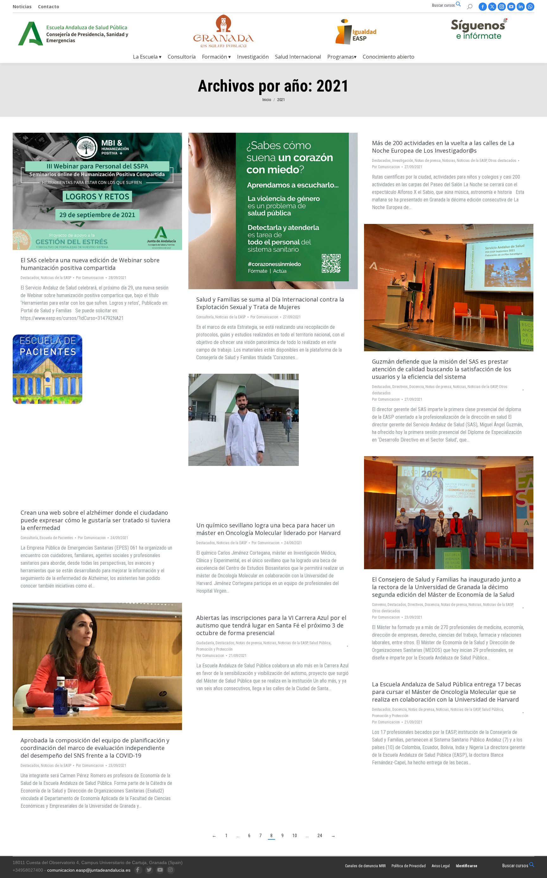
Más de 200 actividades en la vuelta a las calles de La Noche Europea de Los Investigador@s (443, 146)
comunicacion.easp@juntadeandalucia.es (88, 870)
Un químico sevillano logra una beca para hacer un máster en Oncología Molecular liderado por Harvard (268, 529)
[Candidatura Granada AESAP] (223, 45)
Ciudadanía (205, 643)
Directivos (400, 387)
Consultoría (205, 317)
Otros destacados (502, 160)
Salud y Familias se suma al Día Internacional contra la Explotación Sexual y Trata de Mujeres (270, 303)
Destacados (30, 278)
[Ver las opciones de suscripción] (478, 29)
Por (90, 278)
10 (294, 835)
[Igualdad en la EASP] (366, 32)
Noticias (448, 160)
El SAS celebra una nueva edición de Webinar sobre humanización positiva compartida (90, 263)
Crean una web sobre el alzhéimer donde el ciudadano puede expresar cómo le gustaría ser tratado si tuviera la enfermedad (95, 520)
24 (320, 835)
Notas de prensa (428, 160)
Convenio (379, 604)
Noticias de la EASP (56, 278)
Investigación (402, 160)
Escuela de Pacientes (56, 538)
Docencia (416, 387)
